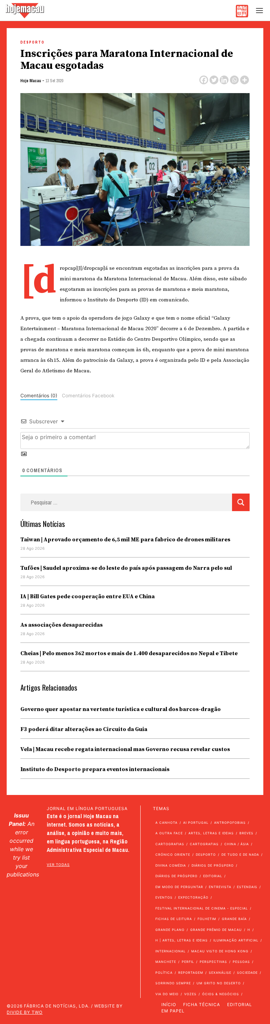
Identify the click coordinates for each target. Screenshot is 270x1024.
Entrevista (220, 887)
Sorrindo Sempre (173, 983)
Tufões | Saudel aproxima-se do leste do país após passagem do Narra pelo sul (126, 568)
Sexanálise (220, 972)
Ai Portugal (195, 822)
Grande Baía (234, 919)
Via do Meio (167, 994)
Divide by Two (25, 1012)
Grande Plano (170, 930)
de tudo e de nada (240, 854)
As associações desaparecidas (61, 624)
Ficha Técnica (201, 1004)
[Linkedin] (224, 80)
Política (164, 972)
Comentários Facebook (88, 395)
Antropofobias (230, 822)
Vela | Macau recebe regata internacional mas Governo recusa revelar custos (125, 749)
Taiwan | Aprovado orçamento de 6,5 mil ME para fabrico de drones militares (125, 539)
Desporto (32, 42)
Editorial (212, 876)
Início (168, 1004)
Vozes (190, 994)
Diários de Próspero (213, 865)
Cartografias (169, 844)
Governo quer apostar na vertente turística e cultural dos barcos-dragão (120, 709)
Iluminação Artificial (235, 940)
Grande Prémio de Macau (216, 930)
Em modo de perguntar (179, 887)
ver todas (58, 864)
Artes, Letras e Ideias (211, 833)
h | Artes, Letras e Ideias (181, 940)
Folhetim (207, 919)
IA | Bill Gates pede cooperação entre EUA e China (87, 596)
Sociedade (247, 972)
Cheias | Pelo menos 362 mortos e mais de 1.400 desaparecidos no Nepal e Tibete (129, 653)
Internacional (170, 951)
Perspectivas (213, 962)
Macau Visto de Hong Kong (220, 951)
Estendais (247, 887)
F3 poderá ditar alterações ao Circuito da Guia (83, 729)
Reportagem (190, 972)
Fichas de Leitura (173, 919)
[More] (244, 80)
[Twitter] (214, 80)
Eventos (164, 897)
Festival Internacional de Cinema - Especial (201, 908)
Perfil (188, 962)
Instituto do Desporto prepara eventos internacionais (94, 769)
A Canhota (166, 822)
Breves (246, 833)
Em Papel (173, 1010)
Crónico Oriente (172, 854)
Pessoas (241, 962)
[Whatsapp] (234, 80)
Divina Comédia (170, 865)
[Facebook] (203, 80)
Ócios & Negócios (220, 994)
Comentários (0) (38, 395)
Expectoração (193, 897)
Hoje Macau (30, 81)
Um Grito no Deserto (219, 983)
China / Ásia (236, 844)
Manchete (165, 962)
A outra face (169, 833)
